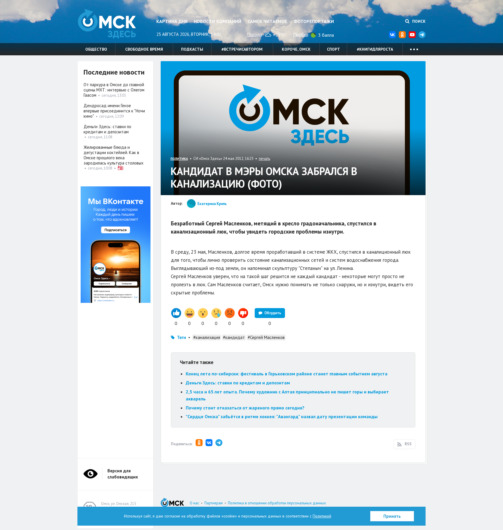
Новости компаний (217, 21)
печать (264, 158)
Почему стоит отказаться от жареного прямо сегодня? (245, 408)
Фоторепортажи (314, 21)
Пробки (300, 34)
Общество (96, 49)
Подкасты (192, 49)
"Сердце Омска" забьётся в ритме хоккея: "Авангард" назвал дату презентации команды (282, 416)
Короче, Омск (296, 49)
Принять (392, 516)
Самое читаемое (267, 21)
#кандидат (234, 337)
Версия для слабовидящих (122, 474)
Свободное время (144, 49)
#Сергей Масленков (266, 337)
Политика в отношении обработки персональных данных (277, 503)
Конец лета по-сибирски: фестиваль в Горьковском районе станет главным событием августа (286, 374)
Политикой (322, 516)
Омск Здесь (107, 24)
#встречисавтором (242, 49)
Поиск (418, 21)
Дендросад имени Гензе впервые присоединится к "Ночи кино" (114, 111)
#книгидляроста (375, 49)
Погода (254, 34)
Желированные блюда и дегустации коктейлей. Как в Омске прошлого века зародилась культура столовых (114, 155)
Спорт (333, 49)
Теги (181, 337)
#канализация (206, 337)
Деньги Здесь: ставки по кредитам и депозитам (238, 383)
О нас (194, 503)
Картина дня (171, 21)
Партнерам (213, 503)
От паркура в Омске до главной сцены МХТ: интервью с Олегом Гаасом (114, 90)
